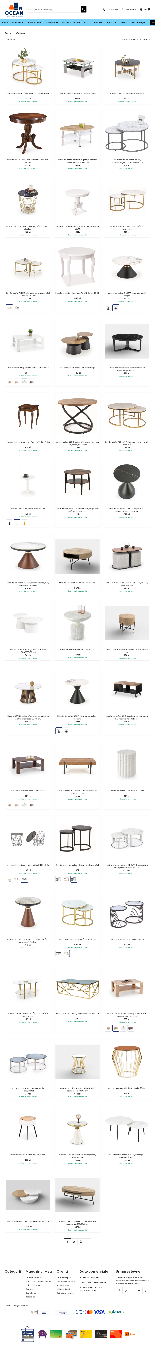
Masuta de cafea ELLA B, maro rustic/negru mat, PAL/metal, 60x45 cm (77, 510)
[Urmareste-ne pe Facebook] (119, 1290)
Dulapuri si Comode (71, 22)
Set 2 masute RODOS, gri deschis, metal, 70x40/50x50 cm (28, 651)
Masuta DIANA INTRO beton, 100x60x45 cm (77, 93)
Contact (29, 1289)
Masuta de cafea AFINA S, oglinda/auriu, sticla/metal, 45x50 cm (77, 1089)
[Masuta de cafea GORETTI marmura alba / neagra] (115, 307)
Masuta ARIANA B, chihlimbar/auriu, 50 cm (126, 1088)
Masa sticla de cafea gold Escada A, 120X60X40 (77, 1013)
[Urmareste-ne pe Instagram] (125, 1290)
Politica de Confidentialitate (38, 1281)
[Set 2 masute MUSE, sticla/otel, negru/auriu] (58, 953)
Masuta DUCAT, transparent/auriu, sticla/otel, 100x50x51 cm (28, 1015)
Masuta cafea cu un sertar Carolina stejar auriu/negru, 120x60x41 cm (77, 1222)
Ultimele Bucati (63, 1289)
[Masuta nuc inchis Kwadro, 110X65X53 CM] (32, 382)
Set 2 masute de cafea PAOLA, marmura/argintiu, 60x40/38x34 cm (127, 161)
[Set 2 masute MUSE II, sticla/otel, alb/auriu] (66, 953)
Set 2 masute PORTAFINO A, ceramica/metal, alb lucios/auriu (127, 443)
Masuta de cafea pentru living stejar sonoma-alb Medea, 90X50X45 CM (77, 161)
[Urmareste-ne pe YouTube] (139, 1290)
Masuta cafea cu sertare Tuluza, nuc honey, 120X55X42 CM (77, 792)
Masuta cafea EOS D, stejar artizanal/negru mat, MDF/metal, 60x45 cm (77, 443)
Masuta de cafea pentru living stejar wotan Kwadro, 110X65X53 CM (126, 1015)
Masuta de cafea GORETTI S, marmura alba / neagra (77, 717)
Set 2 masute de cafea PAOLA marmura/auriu (28, 93)
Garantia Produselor (66, 1281)
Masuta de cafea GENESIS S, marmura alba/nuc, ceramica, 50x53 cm (28, 940)
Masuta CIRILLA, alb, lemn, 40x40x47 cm (28, 508)
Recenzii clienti (63, 1285)
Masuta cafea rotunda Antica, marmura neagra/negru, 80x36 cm (127, 369)
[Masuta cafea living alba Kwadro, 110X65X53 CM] (24, 382)
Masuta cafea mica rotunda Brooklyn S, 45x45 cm (127, 651)
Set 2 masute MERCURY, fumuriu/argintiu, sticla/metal (28, 1089)
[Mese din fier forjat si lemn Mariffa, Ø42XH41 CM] (24, 879)
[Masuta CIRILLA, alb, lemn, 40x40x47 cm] (17, 522)
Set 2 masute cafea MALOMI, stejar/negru (77, 367)
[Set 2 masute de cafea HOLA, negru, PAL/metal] (73, 879)
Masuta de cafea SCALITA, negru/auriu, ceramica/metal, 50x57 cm (126, 510)
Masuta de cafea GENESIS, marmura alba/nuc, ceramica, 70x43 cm (28, 584)
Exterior (123, 22)
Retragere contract (65, 1293)
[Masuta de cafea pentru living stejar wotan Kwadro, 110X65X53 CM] (17, 382)
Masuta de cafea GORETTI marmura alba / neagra (127, 294)
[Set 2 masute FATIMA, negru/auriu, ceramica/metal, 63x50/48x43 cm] (17, 307)
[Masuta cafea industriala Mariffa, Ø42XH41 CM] (9, 879)
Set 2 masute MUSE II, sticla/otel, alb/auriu (77, 939)
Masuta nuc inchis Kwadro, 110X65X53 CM (28, 790)
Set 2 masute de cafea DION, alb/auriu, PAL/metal (126, 227)
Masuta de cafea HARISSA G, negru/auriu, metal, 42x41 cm (28, 227)
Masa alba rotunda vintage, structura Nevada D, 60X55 (77, 227)
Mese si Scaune (34, 22)
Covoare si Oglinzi (138, 22)
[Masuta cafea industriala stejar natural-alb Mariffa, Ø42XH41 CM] (17, 879)
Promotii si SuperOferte (12, 22)
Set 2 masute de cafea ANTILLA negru (127, 939)
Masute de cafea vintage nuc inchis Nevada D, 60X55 (28, 161)
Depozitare (111, 22)
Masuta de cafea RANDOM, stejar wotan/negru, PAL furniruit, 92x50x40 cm (127, 717)
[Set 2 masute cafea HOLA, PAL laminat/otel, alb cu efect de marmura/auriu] (66, 879)
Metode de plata (64, 1277)
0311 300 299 (112, 9)
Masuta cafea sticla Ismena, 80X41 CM (127, 93)
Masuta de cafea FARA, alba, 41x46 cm (127, 790)
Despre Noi (30, 1297)
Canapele (97, 22)
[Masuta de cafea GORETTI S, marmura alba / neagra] (108, 307)
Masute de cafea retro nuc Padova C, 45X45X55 (28, 442)
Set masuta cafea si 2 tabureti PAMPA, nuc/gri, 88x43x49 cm (127, 584)
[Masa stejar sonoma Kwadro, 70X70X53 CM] (9, 382)
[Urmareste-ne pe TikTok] (145, 1290)
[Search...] (83, 9)
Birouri (86, 22)
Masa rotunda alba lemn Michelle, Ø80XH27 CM (28, 1221)
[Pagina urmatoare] (87, 1241)
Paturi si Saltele (51, 22)
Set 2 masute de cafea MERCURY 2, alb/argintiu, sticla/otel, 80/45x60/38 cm (126, 866)
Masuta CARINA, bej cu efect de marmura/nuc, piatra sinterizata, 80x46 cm (28, 717)
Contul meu (31, 1293)
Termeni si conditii (34, 1277)
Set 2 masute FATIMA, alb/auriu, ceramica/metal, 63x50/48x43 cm (28, 294)
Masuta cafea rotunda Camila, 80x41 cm (77, 583)
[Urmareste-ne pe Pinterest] (132, 1290)
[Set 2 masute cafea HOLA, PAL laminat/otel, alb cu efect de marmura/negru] (58, 879)
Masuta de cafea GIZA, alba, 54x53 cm (77, 649)
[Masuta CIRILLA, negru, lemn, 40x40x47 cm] (9, 522)
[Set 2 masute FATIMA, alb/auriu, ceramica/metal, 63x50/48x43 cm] (9, 307)
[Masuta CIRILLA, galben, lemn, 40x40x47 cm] (24, 522)
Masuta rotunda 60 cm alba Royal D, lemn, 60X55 (77, 293)
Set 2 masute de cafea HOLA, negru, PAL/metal (77, 865)
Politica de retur (33, 1285)
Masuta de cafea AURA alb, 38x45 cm (28, 1154)
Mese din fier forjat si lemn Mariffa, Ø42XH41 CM (28, 865)
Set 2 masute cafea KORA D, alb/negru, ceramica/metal (126, 1156)
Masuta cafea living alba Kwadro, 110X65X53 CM (28, 367)
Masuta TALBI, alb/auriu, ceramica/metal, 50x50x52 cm (77, 1156)
